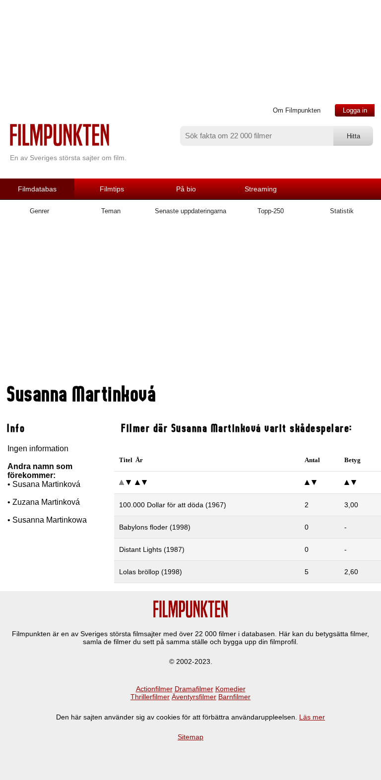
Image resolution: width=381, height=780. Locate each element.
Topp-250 (270, 211)
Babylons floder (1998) (154, 527)
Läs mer (312, 717)
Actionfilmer (154, 689)
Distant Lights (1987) (152, 549)
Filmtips (112, 189)
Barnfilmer (234, 697)
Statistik (342, 211)
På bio (186, 189)
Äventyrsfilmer (194, 697)
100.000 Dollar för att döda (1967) (172, 505)
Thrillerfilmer (150, 697)
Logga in (355, 110)
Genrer (39, 211)
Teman (111, 211)
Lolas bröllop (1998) (150, 572)
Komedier (230, 689)
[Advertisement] (190, 304)
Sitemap (190, 737)
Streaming (261, 189)
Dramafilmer (194, 689)
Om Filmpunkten (296, 110)
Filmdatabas (37, 189)
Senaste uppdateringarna (190, 211)
